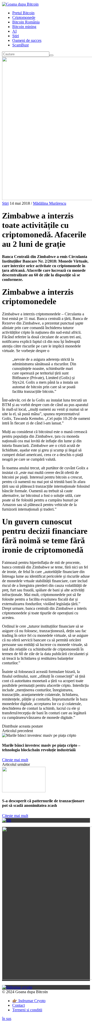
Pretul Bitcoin (23, 13)
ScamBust (20, 45)
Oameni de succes (26, 40)
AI (14, 31)
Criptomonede (23, 17)
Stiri (15, 36)
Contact (18, 1005)
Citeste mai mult (15, 760)
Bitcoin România (26, 22)
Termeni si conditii (27, 1010)
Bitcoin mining (24, 26)
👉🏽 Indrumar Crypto (28, 1001)
